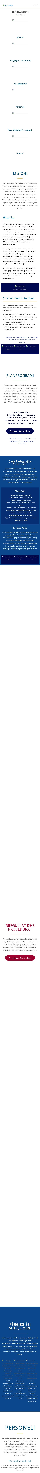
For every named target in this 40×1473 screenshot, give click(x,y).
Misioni (20, 37)
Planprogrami (20, 83)
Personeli (20, 107)
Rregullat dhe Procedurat (20, 130)
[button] (20, 431)
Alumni (20, 153)
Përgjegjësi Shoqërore (20, 60)
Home (17, 15)
